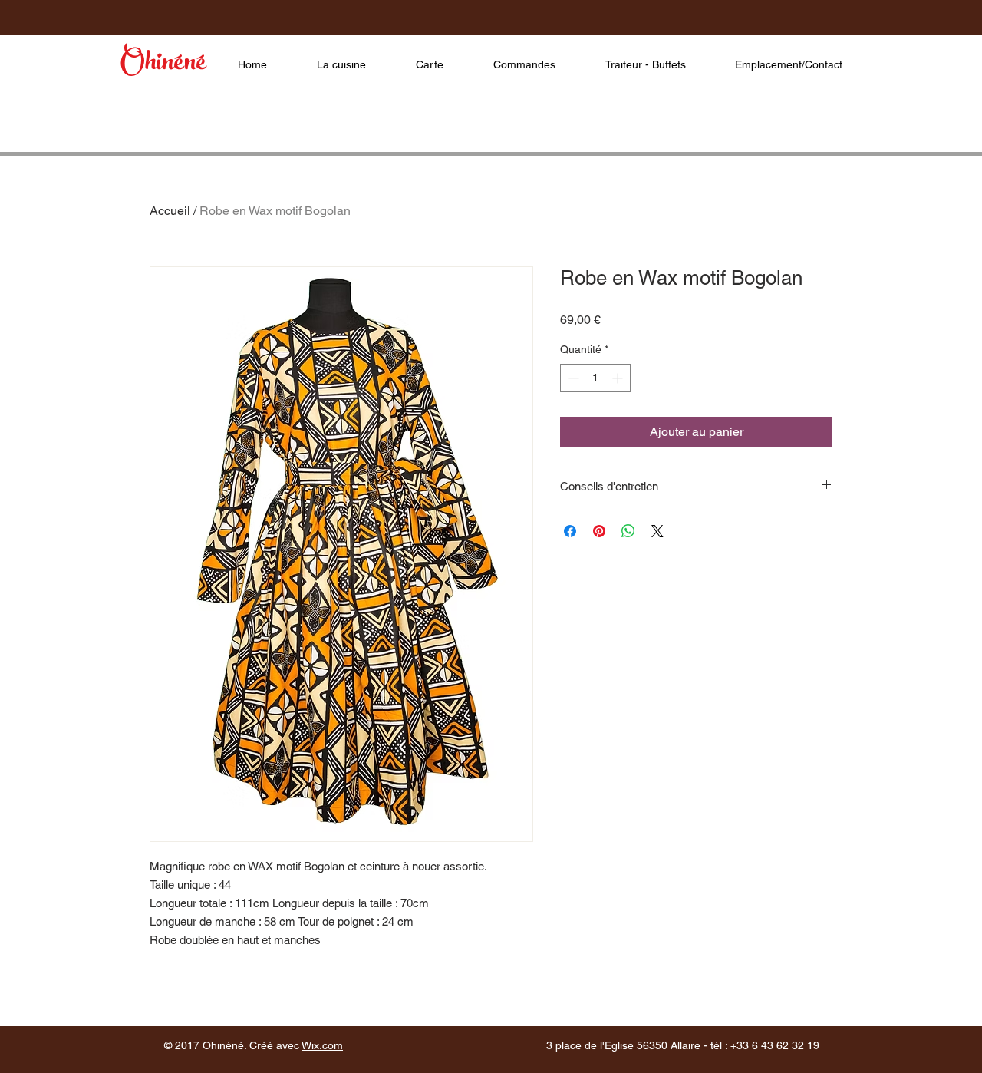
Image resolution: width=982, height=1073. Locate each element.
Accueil (170, 210)
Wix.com (322, 1045)
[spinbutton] (595, 378)
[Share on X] (657, 531)
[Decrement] (572, 378)
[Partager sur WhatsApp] (628, 531)
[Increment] (618, 378)
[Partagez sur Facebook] (570, 531)
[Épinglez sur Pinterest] (599, 531)
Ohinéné (163, 64)
